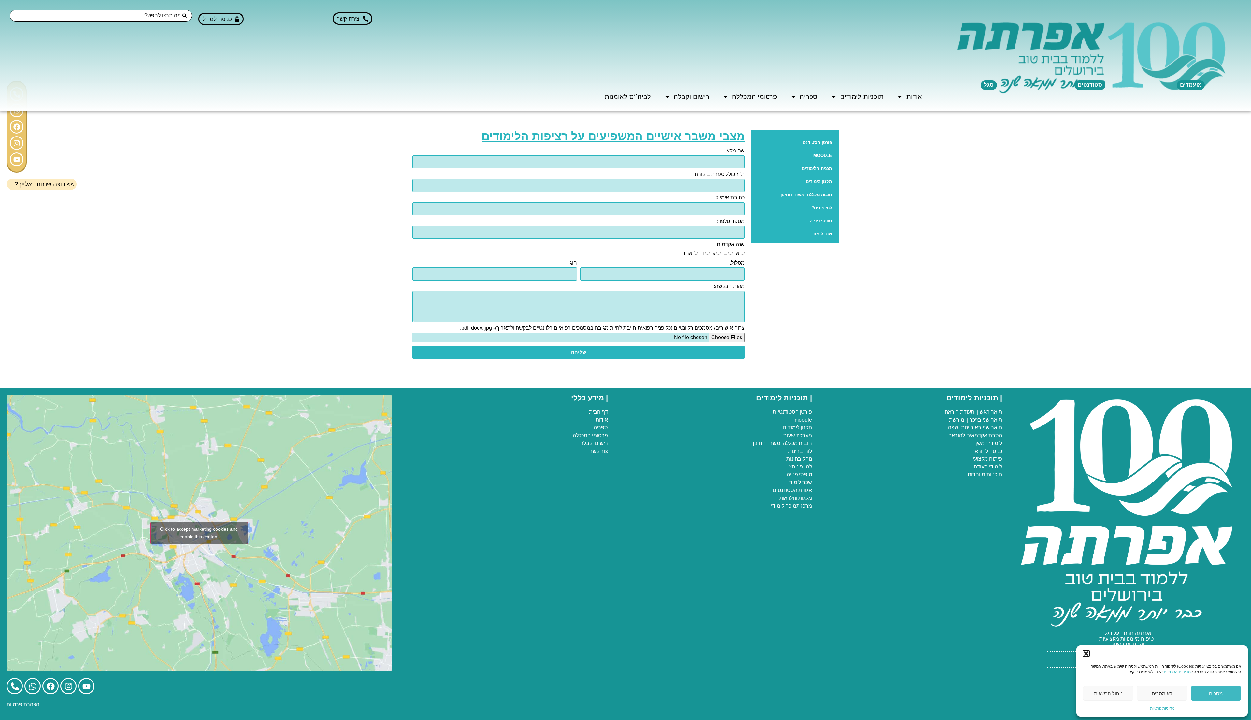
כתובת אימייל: (729, 197)
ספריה (808, 96)
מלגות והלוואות (795, 498)
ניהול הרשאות (1108, 693)
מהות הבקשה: (729, 286)
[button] (1086, 653)
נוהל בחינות (799, 459)
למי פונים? (822, 207)
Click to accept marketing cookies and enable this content (199, 532)
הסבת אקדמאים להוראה (975, 435)
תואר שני (992, 420)
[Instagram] (16, 143)
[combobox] (101, 16)
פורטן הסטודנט (817, 142)
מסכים (1216, 693)
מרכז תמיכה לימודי (791, 506)
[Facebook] (16, 127)
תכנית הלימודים (817, 168)
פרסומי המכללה (754, 96)
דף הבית (598, 412)
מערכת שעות (797, 435)
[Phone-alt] (15, 686)
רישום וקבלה (691, 96)
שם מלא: (735, 150)
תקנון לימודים (819, 181)
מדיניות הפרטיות (1177, 672)
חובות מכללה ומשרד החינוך (805, 194)
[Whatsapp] (32, 686)
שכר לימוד (822, 233)
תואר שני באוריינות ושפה (975, 427)
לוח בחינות (800, 451)
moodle (803, 420)
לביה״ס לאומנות (628, 96)
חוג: (572, 263)
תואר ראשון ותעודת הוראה (973, 412)
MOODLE (822, 155)
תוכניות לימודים (862, 96)
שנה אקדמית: (730, 244)
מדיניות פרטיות (1162, 708)
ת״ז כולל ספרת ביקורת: (719, 174)
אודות (914, 96)
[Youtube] (16, 159)
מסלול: (737, 263)
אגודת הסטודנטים (792, 490)
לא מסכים (1162, 693)
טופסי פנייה (821, 220)
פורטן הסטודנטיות (792, 412)
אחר (687, 253)
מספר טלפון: (731, 221)
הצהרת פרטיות (23, 704)
